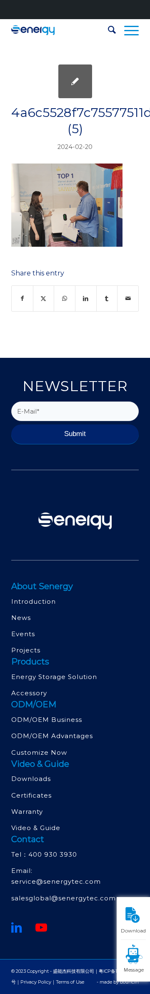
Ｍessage (133, 969)
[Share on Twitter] (43, 298)
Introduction (33, 601)
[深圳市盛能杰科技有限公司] (62, 30)
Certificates (31, 795)
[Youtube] (41, 927)
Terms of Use (70, 982)
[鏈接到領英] (16, 927)
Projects (25, 650)
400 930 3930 (52, 854)
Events (23, 634)
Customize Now (39, 752)
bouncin (129, 982)
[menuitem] (108, 30)
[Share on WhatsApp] (64, 298)
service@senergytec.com (56, 881)
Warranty (27, 812)
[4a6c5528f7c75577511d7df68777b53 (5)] (75, 81)
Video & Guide (35, 828)
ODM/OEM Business (46, 720)
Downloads (31, 779)
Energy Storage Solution (54, 677)
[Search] (108, 30)
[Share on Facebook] (22, 298)
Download (133, 930)
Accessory (29, 693)
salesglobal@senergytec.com (63, 898)
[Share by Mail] (128, 298)
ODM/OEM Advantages (52, 736)
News (21, 618)
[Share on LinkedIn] (85, 298)
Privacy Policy (35, 982)
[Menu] (127, 30)
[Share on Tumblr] (107, 298)
